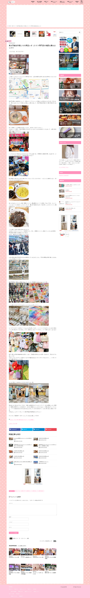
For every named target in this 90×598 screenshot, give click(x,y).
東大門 (24, 491)
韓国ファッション (54, 2)
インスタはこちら (63, 167)
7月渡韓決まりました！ (44, 461)
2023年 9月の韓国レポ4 (44, 450)
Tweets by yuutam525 (63, 175)
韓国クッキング (70, 2)
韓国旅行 (42, 491)
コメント (11, 503)
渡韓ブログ (46, 2)
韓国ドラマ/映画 (11, 593)
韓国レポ (36, 491)
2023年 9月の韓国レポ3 (19, 456)
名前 (10, 516)
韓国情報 (32, 2)
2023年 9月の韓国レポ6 (44, 438)
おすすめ (18, 491)
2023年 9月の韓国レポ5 (19, 450)
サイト (10, 527)
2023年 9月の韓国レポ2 (44, 456)
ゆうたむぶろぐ (70, 586)
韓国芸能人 (18, 593)
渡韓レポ (29, 491)
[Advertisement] (45, 15)
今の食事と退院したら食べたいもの (72, 184)
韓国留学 (77, 2)
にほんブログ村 (13, 423)
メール (10, 522)
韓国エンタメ (62, 2)
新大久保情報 (39, 2)
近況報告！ (67, 190)
